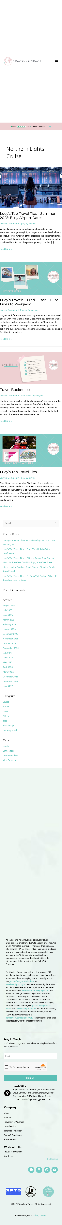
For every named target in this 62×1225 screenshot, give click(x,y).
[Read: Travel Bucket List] (31, 368)
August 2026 (9, 605)
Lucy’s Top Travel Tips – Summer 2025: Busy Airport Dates (28, 215)
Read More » (6, 248)
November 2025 (10, 638)
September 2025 (10, 648)
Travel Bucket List (15, 390)
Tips (21, 223)
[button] (56, 61)
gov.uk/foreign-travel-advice (21, 981)
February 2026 (9, 624)
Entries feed (8, 751)
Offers (6, 716)
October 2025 (9, 643)
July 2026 (7, 610)
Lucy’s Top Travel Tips (18, 472)
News (5, 711)
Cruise (22, 310)
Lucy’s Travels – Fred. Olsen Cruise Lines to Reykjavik (29, 302)
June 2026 (8, 615)
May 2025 (7, 662)
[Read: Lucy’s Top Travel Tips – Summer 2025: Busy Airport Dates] (31, 187)
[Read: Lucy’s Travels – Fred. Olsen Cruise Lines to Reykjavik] (31, 278)
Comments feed (10, 755)
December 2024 (10, 676)
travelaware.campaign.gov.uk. (35, 990)
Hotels (6, 706)
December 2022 (10, 681)
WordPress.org (10, 760)
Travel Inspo (25, 395)
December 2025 (10, 634)
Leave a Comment (8, 223)
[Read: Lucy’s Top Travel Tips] (31, 450)
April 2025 (8, 667)
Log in (6, 746)
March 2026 (8, 619)
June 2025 (8, 657)
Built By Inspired (40, 1215)
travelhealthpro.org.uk (16, 984)
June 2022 (8, 686)
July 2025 (7, 653)
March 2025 (8, 672)
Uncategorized (10, 730)
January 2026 (9, 629)
